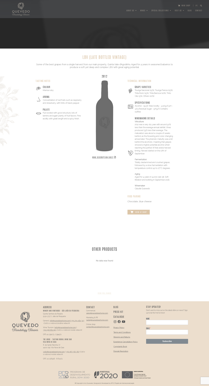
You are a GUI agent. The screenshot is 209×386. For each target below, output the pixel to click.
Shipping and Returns (121, 337)
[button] (184, 5)
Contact (90, 307)
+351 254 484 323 (77, 321)
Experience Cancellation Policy (125, 342)
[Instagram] (114, 321)
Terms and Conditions (122, 332)
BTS (112, 383)
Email (148, 328)
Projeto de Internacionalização (124, 383)
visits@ (45, 352)
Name (147, 318)
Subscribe (167, 341)
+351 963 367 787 (72, 352)
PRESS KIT (118, 311)
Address (47, 307)
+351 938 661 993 (49, 330)
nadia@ (89, 320)
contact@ (89, 327)
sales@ (89, 313)
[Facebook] (119, 321)
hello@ (57, 327)
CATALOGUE (118, 316)
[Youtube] (123, 321)
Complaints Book (120, 347)
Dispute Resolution (120, 351)
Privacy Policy (118, 328)
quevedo (57, 321)
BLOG (115, 306)
